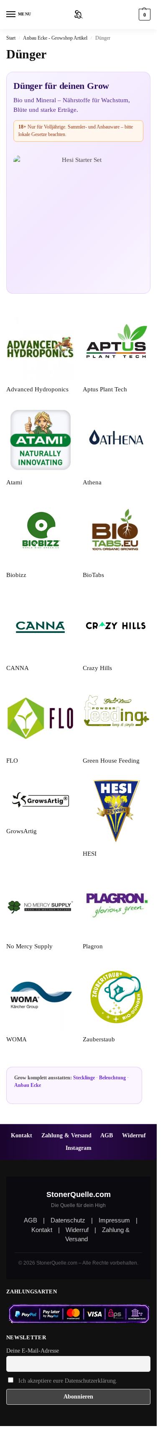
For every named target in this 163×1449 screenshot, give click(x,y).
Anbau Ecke (27, 1085)
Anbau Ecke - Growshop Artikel (55, 38)
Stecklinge (84, 1078)
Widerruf (134, 1135)
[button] (143, 14)
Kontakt (21, 1135)
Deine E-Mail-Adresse (32, 1351)
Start (10, 38)
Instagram (79, 1147)
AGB (106, 1135)
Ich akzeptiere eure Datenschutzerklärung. (67, 1381)
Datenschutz (68, 1220)
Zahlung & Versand (66, 1135)
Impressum (114, 1220)
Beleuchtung (112, 1078)
